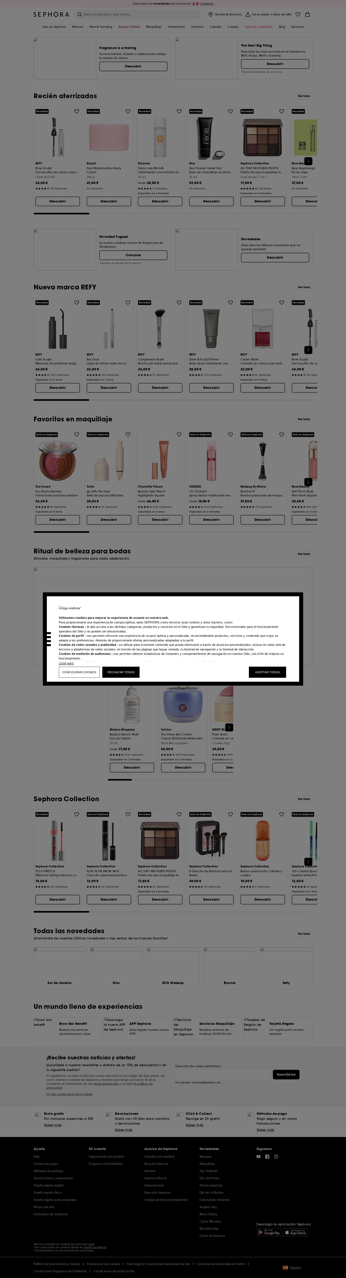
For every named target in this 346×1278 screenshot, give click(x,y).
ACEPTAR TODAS (267, 672)
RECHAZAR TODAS (121, 672)
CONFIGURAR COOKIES (79, 672)
